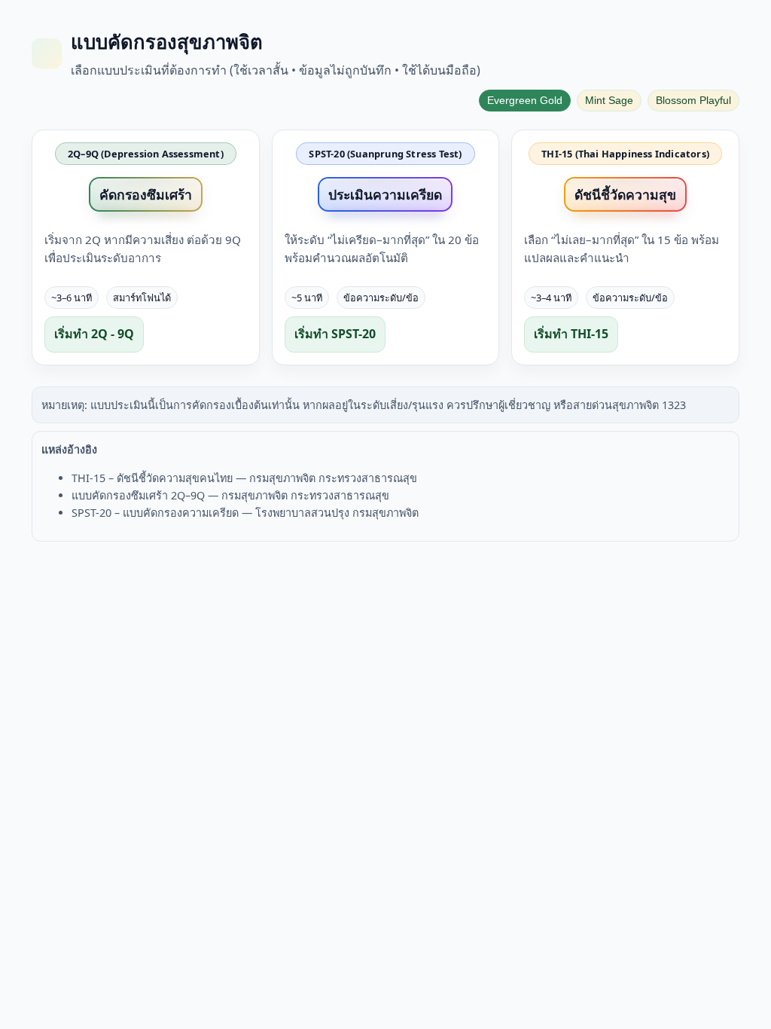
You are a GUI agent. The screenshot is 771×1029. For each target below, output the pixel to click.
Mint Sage (609, 100)
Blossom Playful (693, 100)
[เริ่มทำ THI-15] (625, 247)
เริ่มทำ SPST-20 (335, 333)
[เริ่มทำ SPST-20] (386, 247)
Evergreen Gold (524, 100)
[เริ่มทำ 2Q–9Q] (145, 247)
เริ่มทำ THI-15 (571, 333)
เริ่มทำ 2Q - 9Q (94, 333)
